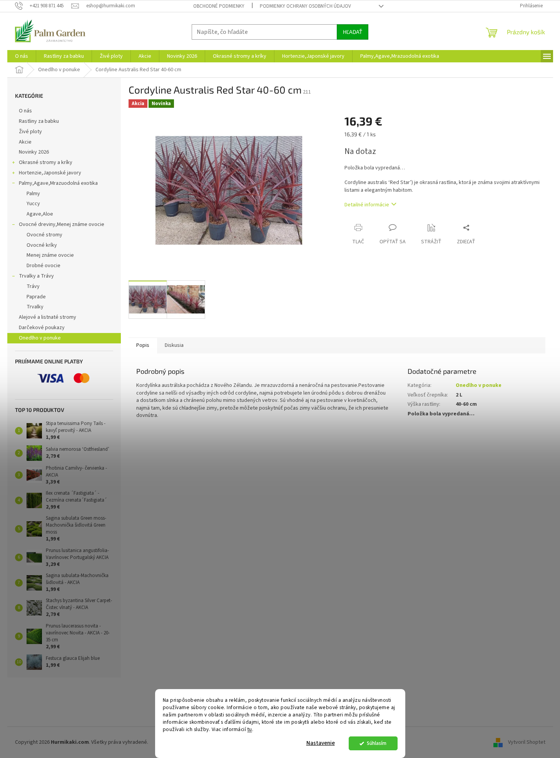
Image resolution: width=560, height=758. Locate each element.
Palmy (33, 193)
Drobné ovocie (43, 265)
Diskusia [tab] (174, 345)
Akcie (25, 142)
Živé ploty (30, 132)
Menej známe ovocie (50, 255)
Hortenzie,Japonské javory (50, 173)
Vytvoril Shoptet (526, 742)
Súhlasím (376, 743)
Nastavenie (320, 743)
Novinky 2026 (34, 152)
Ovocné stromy (44, 235)
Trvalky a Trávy (36, 276)
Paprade (36, 297)
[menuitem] (21, 56)
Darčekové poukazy (42, 327)
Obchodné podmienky (218, 6)
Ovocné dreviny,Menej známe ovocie (61, 224)
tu (249, 729)
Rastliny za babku (39, 121)
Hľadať (352, 31)
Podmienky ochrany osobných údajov (305, 6)
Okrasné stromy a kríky (45, 162)
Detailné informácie (366, 205)
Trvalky (35, 307)
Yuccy (33, 203)
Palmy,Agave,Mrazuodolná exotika (58, 183)
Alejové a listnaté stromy (47, 317)
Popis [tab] (142, 345)
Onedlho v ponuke (40, 338)
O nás (25, 111)
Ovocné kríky (42, 245)
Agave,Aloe (40, 214)
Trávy (33, 286)
